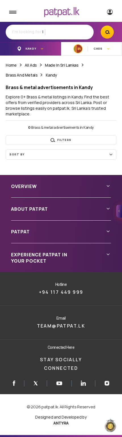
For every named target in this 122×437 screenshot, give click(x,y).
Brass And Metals (21, 75)
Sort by (17, 154)
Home (11, 65)
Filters (64, 140)
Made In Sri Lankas (61, 65)
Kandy (51, 75)
